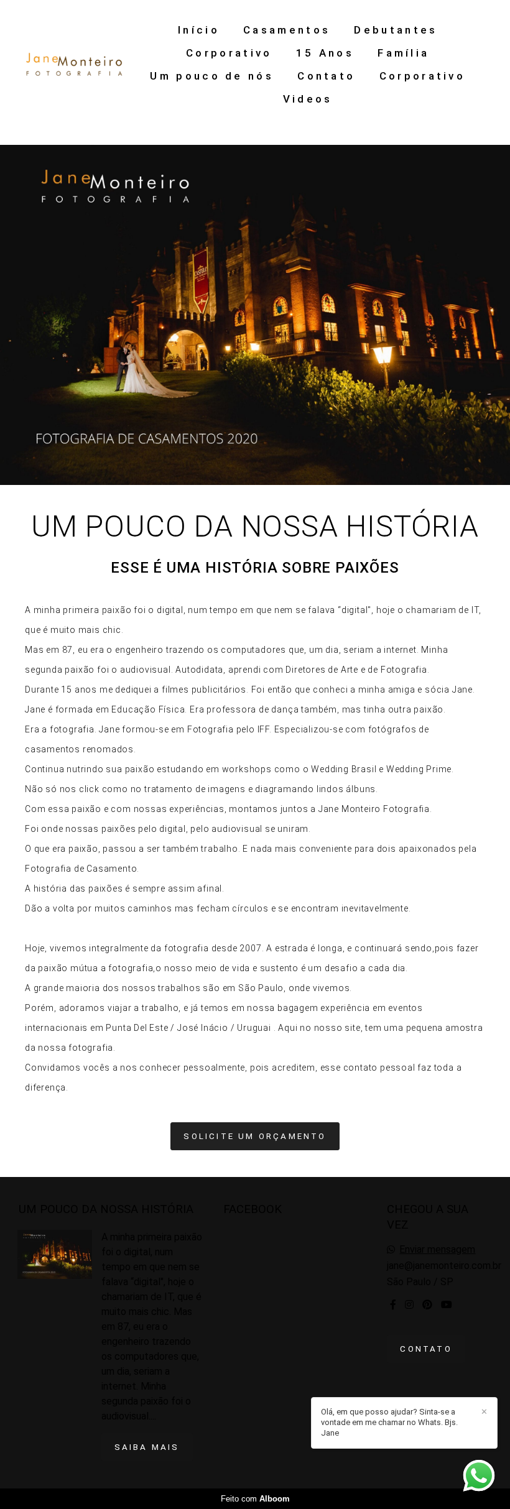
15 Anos (325, 53)
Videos (308, 99)
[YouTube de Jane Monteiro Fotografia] (446, 1304)
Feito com (255, 1498)
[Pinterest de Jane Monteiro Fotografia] (427, 1304)
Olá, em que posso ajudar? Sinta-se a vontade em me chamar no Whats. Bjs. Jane (389, 1422)
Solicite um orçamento (254, 1136)
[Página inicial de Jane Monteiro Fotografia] (75, 64)
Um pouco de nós (212, 76)
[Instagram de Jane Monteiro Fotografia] (409, 1304)
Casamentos (286, 30)
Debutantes (395, 30)
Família (403, 53)
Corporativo (229, 53)
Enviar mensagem (437, 1250)
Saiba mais (147, 1447)
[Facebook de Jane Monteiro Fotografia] (393, 1304)
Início (199, 30)
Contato (326, 76)
